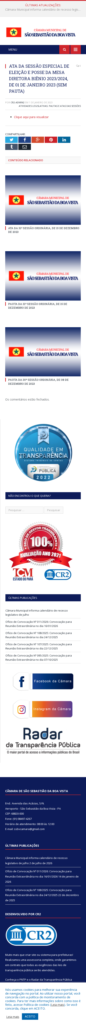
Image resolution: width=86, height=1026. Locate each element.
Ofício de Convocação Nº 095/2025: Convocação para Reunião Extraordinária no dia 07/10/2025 (38, 658)
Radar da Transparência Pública (51, 979)
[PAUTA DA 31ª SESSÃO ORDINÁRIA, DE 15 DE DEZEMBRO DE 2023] (43, 276)
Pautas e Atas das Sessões (65, 105)
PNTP (22, 979)
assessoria (34, 960)
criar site (30, 955)
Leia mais (57, 1004)
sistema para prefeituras (56, 955)
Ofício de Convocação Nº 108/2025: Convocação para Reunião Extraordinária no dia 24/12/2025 (38, 635)
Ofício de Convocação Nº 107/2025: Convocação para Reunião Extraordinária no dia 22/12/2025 (38, 646)
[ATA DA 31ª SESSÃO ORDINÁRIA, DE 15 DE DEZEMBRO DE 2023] (43, 200)
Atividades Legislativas (33, 105)
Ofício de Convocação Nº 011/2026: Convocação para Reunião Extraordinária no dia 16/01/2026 (44, 9)
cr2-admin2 (17, 102)
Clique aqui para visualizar (31, 117)
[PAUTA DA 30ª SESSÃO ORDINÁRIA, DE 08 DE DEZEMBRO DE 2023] (43, 352)
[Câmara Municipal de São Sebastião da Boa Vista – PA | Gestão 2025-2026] (43, 31)
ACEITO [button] (30, 1016)
